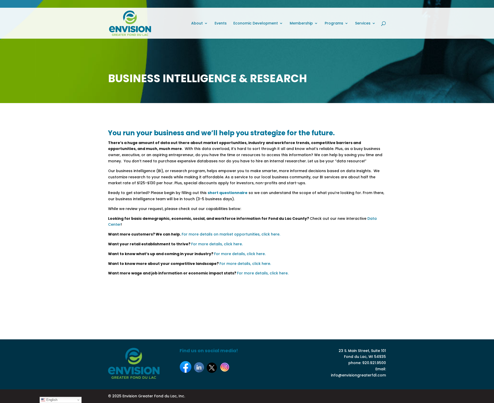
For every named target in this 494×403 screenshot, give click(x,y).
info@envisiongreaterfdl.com (358, 375)
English (51, 400)
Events (221, 23)
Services (362, 23)
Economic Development (255, 23)
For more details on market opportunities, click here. (231, 234)
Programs (334, 23)
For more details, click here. (217, 244)
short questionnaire (228, 192)
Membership (301, 23)
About (197, 23)
